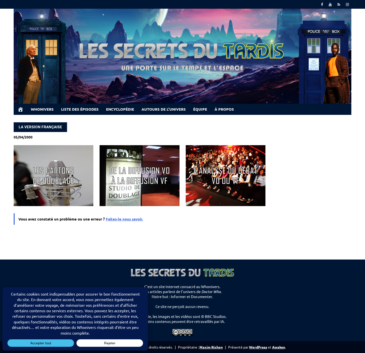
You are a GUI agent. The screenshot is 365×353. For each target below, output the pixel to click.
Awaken (278, 347)
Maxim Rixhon (211, 347)
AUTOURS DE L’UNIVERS (164, 109)
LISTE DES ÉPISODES (80, 109)
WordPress (258, 347)
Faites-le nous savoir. (124, 219)
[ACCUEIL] (20, 109)
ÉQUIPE (200, 109)
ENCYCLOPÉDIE (120, 109)
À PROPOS (224, 109)
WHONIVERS (42, 109)
